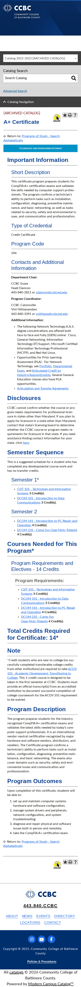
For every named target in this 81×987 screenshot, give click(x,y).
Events (43, 916)
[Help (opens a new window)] (75, 115)
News (27, 916)
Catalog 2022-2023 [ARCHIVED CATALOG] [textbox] (35, 58)
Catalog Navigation (20, 102)
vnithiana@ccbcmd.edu (52, 313)
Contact (52, 922)
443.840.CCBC (40, 905)
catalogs (16, 972)
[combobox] (40, 58)
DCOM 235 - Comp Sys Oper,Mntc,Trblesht (47, 530)
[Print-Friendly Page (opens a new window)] (70, 115)
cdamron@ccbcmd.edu (51, 292)
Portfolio (45, 366)
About (12, 916)
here (26, 442)
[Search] (74, 78)
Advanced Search (15, 91)
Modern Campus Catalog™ (51, 984)
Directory (64, 916)
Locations (30, 922)
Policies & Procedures (41, 961)
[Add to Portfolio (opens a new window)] (65, 115)
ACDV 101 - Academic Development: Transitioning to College (42, 673)
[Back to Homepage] (21, 14)
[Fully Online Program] (57, 118)
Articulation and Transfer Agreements (43, 388)
